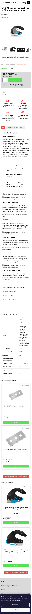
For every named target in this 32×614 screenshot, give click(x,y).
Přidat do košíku (16, 80)
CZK (13, 2)
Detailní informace (5, 61)
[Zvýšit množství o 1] (7, 79)
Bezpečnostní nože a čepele (23, 318)
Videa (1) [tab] (22, 127)
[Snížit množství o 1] (7, 81)
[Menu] (28, 2)
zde (21, 600)
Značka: (4, 17)
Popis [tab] (3, 127)
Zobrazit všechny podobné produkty (16, 572)
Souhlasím (15, 610)
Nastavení (15, 605)
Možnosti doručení (22, 64)
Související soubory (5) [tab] (12, 127)
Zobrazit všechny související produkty (16, 476)
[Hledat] (19, 2)
